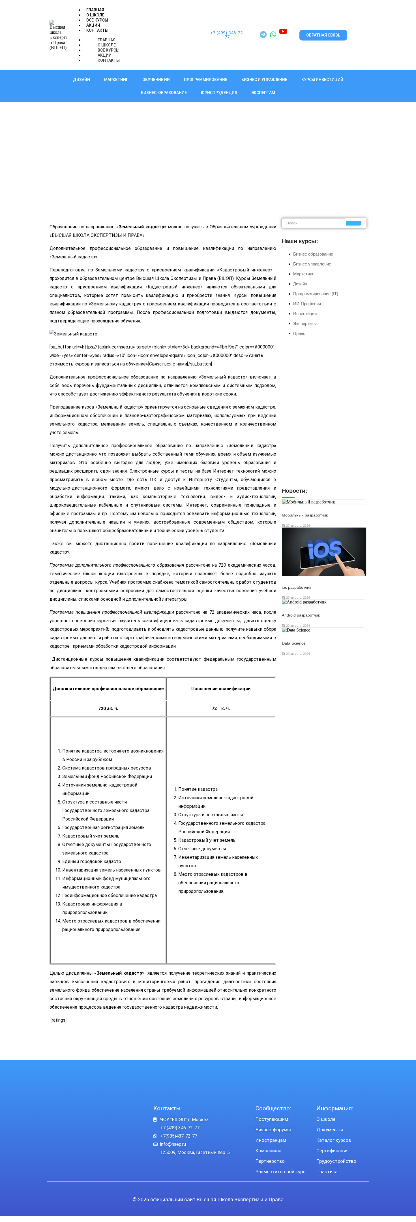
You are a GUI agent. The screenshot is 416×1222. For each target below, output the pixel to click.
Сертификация (332, 1150)
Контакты (97, 30)
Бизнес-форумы (273, 1129)
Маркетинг (116, 79)
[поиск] (353, 223)
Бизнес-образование (164, 92)
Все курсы (97, 20)
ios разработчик (296, 587)
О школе (325, 1119)
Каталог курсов (333, 1140)
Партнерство (270, 1161)
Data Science (294, 643)
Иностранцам (271, 1140)
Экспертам (263, 92)
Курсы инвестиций (322, 79)
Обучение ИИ (156, 79)
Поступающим (272, 1119)
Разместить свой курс (280, 1171)
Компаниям (268, 1150)
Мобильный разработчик (305, 515)
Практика (327, 1171)
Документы (329, 1129)
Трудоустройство (336, 1161)
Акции (93, 25)
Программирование (205, 79)
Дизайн (81, 79)
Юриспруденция (219, 92)
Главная (95, 10)
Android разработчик (301, 615)
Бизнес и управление (264, 79)
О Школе (95, 15)
